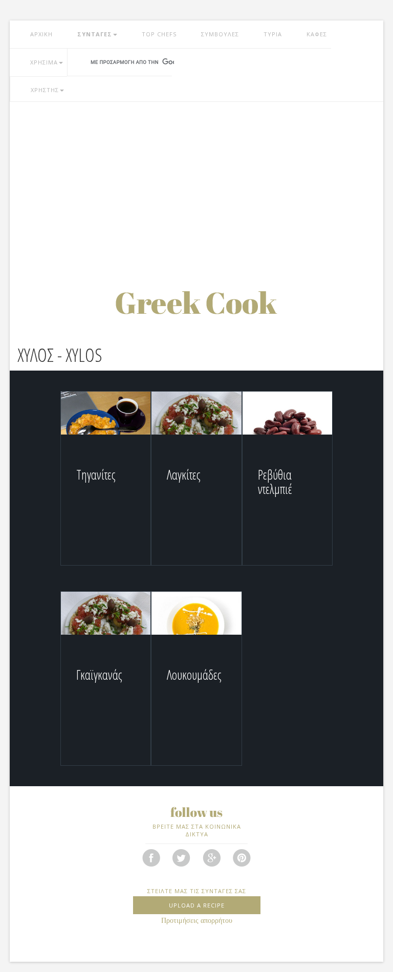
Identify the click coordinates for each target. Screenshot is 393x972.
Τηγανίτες (96, 474)
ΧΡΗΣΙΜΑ (44, 62)
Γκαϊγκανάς (99, 674)
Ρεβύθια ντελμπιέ (275, 482)
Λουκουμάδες (194, 674)
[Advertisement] (196, 183)
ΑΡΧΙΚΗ (41, 34)
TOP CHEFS (159, 34)
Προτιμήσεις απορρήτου (196, 920)
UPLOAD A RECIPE (197, 905)
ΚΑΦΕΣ (317, 34)
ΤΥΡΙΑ (273, 34)
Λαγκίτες (184, 474)
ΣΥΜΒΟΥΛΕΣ (220, 34)
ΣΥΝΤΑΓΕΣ (94, 34)
